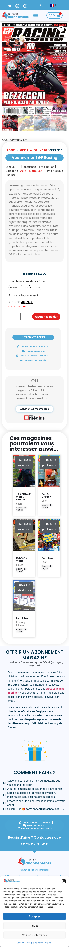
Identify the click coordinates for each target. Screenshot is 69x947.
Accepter (34, 916)
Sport (41, 170)
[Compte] (19, 5)
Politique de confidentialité (38, 942)
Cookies (20, 942)
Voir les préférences (34, 935)
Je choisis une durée (28, 281)
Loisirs (23, 150)
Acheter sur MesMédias (34, 409)
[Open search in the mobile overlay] (41, 5)
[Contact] (11, 5)
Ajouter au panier (46, 316)
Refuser (34, 925)
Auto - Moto (38, 150)
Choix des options (46, 514)
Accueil (12, 150)
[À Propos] (27, 5)
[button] (64, 881)
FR (56, 5)
